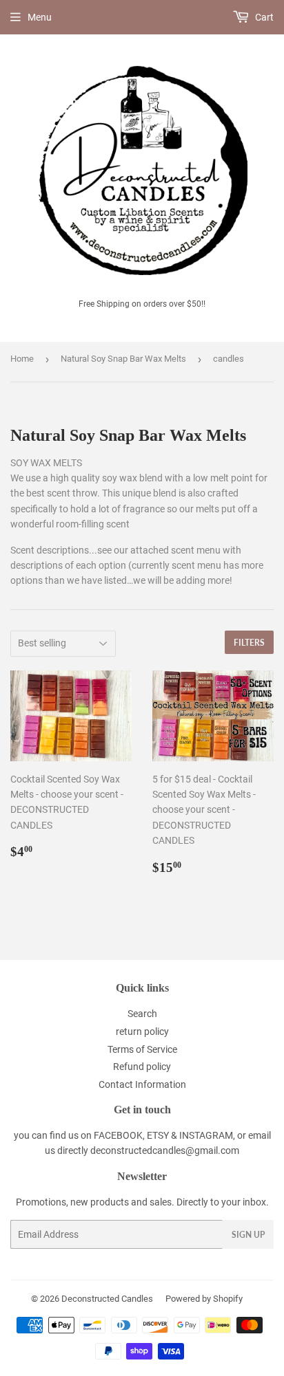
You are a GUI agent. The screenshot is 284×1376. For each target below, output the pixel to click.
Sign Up (248, 1235)
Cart (263, 17)
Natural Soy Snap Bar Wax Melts (123, 358)
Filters (249, 642)
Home (22, 358)
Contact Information (142, 1084)
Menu (40, 17)
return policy (142, 1031)
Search (142, 1013)
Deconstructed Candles (107, 1298)
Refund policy (142, 1066)
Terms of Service (142, 1049)
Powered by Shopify (204, 1298)
